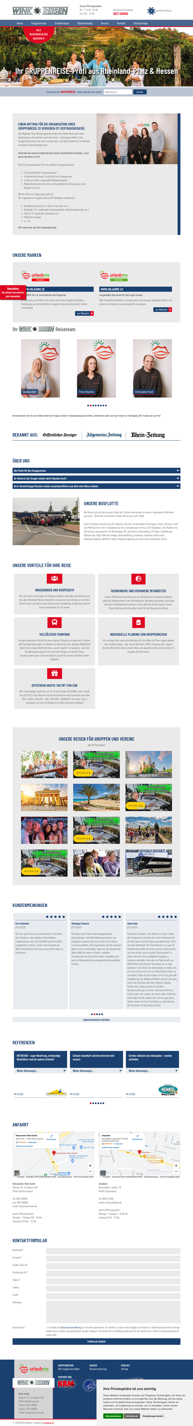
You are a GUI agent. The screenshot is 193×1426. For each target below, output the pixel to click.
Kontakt (121, 23)
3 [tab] (93, 405)
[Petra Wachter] (96, 368)
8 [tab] (106, 405)
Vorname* (17, 1257)
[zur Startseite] (40, 13)
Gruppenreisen (38, 23)
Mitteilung (17, 1302)
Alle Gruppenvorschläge (69, 1368)
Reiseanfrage (141, 23)
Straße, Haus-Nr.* (21, 1265)
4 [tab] (95, 405)
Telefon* (16, 1279)
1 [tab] (88, 405)
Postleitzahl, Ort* (20, 1272)
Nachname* (18, 1250)
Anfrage (124, 1368)
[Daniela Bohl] (40, 368)
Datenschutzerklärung (71, 1327)
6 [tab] (101, 405)
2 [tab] (90, 405)
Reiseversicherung (98, 1368)
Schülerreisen (62, 23)
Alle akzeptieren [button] (113, 1416)
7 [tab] (103, 405)
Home (20, 23)
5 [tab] (98, 405)
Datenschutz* (16, 1327)
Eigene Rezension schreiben (96, 1019)
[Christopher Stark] (152, 368)
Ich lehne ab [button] (132, 1416)
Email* (16, 1294)
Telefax (16, 1287)
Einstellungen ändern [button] (153, 1416)
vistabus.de (48, 1422)
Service (105, 23)
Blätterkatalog (85, 23)
